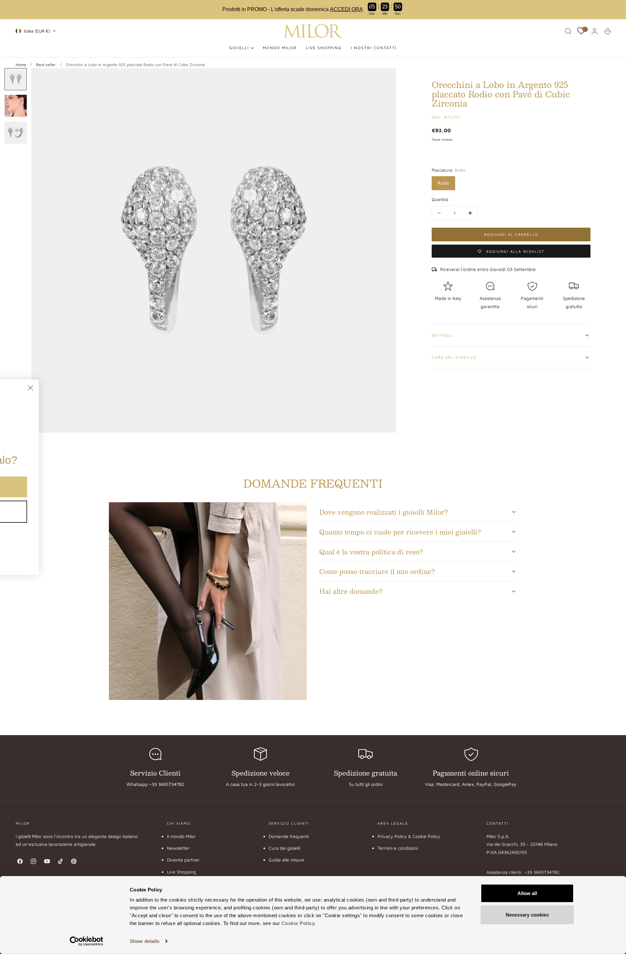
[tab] (16, 79)
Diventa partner (183, 859)
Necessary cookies (527, 914)
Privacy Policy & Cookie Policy (409, 836)
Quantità (440, 199)
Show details (144, 941)
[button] (568, 31)
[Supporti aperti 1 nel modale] (385, 79)
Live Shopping (181, 872)
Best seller (46, 64)
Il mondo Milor (181, 836)
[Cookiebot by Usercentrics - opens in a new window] (86, 941)
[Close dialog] (161, 387)
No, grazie (88, 511)
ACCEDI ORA (346, 9)
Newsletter (178, 848)
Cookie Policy (298, 923)
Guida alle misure (286, 859)
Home (21, 64)
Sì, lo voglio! (88, 486)
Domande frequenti (289, 836)
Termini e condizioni (398, 848)
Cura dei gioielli (284, 848)
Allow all (527, 893)
